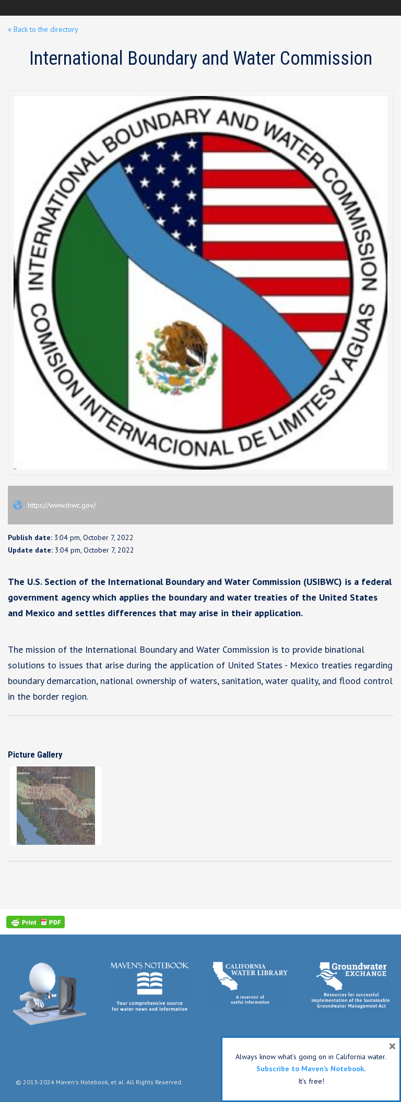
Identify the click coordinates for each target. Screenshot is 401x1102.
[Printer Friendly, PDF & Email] (35, 921)
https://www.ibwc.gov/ (61, 505)
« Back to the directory (43, 29)
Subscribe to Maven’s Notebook (310, 1068)
